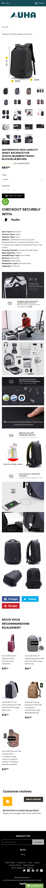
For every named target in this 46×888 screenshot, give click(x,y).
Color (4, 175)
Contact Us (36, 886)
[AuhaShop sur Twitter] (24, 871)
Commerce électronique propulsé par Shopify (22, 880)
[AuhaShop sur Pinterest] (33, 871)
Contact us (21, 862)
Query (36, 862)
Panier (41, 3)
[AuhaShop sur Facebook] (28, 871)
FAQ (30, 862)
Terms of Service (18, 868)
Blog (23, 854)
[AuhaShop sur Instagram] (37, 871)
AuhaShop (25, 877)
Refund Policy (29, 865)
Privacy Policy (15, 865)
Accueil (5, 27)
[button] (16, 164)
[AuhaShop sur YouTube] (41, 871)
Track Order (10, 862)
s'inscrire (38, 842)
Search (30, 868)
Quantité (6, 186)
